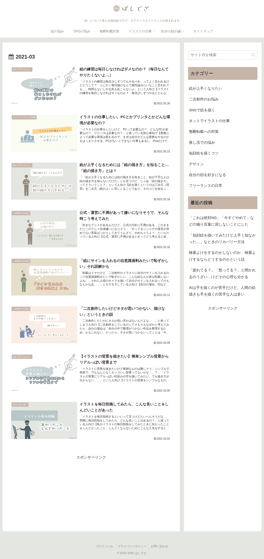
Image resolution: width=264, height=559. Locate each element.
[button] (253, 54)
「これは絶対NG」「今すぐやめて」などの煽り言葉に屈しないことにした (221, 221)
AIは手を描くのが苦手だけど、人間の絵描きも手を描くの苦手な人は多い (222, 291)
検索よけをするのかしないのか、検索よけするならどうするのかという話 (222, 256)
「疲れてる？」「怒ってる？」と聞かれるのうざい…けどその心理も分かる (222, 273)
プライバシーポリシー (132, 546)
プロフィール (104, 546)
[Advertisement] (91, 490)
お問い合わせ (159, 546)
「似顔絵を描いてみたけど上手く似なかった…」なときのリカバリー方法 (222, 238)
